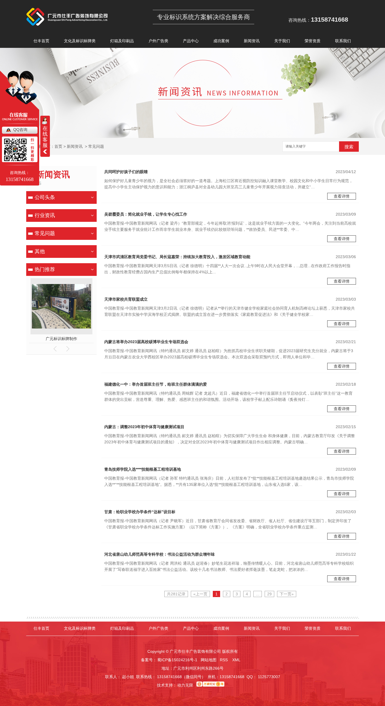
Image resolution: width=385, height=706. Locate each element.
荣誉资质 (312, 41)
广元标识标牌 (61, 338)
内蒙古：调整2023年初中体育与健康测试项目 (144, 427)
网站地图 (208, 660)
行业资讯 (45, 215)
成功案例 (221, 41)
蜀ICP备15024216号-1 (177, 660)
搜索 (348, 146)
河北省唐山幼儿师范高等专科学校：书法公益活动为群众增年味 (159, 554)
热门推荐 (45, 269)
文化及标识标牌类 (80, 41)
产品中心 (191, 41)
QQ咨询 (20, 129)
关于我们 (282, 41)
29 (269, 594)
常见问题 (96, 146)
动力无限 (185, 685)
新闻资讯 (252, 41)
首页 (58, 146)
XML (236, 660)
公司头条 (45, 197)
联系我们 (343, 41)
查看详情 (341, 196)
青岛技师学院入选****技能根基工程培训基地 (142, 469)
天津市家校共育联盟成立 (126, 299)
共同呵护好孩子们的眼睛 (126, 171)
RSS (224, 660)
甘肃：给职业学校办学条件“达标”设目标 (139, 512)
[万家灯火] (210, 685)
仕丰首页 (41, 41)
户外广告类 (158, 41)
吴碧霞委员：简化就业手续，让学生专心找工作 (145, 214)
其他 (40, 251)
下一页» (287, 594)
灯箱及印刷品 (122, 41)
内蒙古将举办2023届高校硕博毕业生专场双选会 (146, 341)
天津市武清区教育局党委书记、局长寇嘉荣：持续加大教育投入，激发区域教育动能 (177, 256)
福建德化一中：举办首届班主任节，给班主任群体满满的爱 (155, 384)
